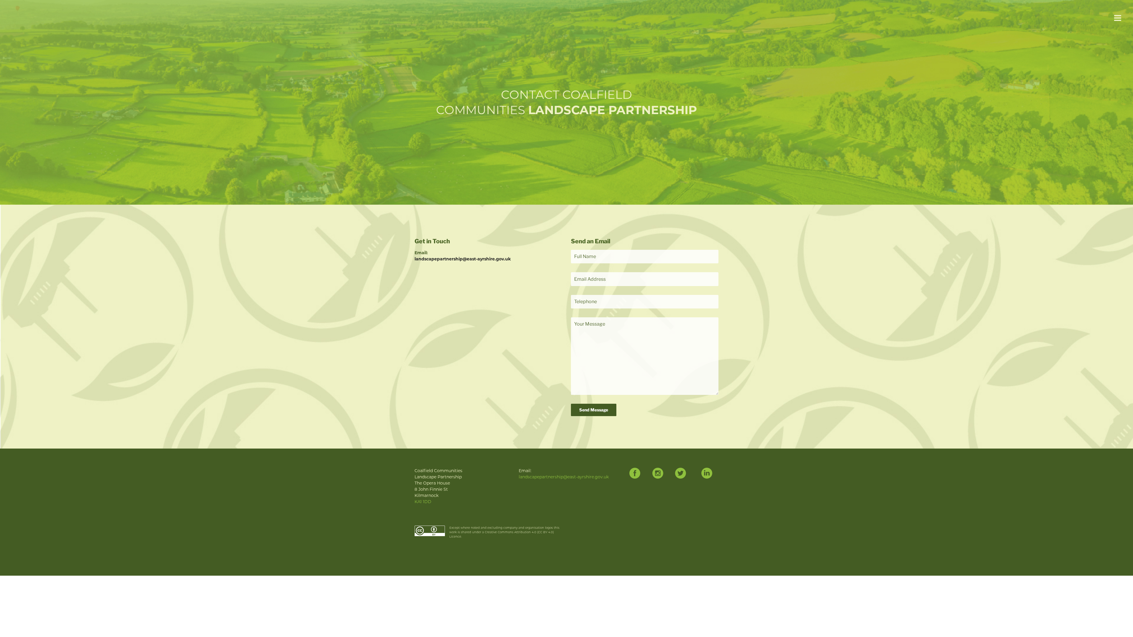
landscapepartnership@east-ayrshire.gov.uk (463, 259)
